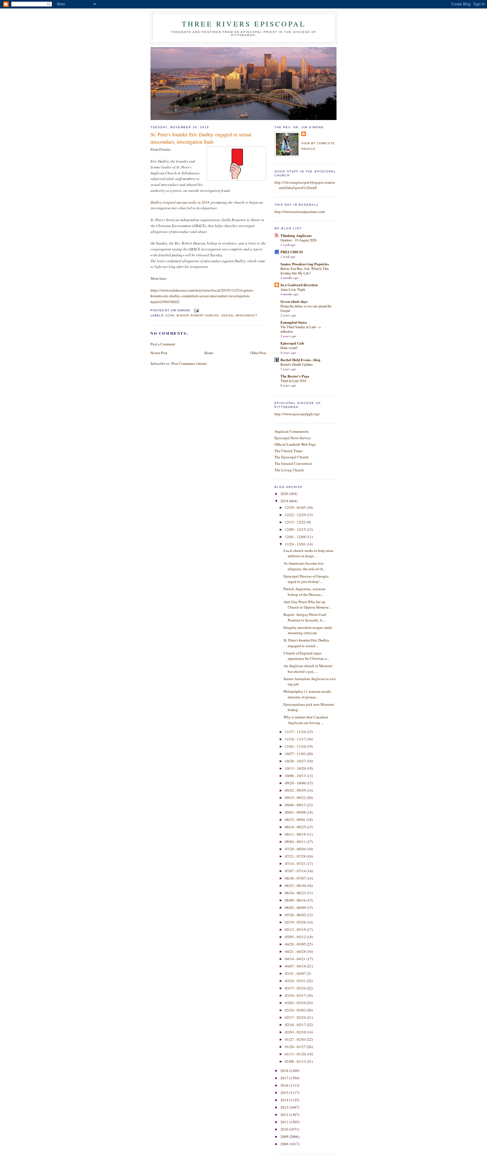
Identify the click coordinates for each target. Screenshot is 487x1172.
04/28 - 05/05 (296, 944)
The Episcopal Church (292, 457)
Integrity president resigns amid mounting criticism (308, 630)
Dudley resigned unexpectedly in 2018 (179, 202)
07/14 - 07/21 (296, 863)
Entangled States (293, 322)
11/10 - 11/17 (296, 739)
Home (208, 352)
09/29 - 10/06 (296, 782)
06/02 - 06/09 (296, 907)
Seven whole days (294, 301)
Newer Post (158, 352)
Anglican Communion (292, 431)
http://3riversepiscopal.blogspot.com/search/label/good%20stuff (305, 185)
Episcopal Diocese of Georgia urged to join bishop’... (306, 579)
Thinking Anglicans (296, 235)
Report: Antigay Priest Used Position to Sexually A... (305, 617)
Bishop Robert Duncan (198, 315)
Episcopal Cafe (292, 343)
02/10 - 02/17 (296, 1024)
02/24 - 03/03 (296, 1010)
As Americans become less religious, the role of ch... (305, 566)
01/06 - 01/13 (296, 1061)
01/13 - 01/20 (296, 1053)
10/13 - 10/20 (296, 768)
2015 (284, 1092)
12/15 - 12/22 (296, 522)
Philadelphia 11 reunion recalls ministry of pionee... (307, 694)
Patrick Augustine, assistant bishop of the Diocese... (305, 591)
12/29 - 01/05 (296, 507)
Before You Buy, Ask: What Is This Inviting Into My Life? (304, 270)
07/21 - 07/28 (296, 856)
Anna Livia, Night (292, 289)
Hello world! (289, 347)
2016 (284, 1085)
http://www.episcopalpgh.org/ (297, 413)
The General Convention (293, 463)
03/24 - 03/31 (296, 980)
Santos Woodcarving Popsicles (304, 264)
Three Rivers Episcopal (244, 23)
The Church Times (289, 450)
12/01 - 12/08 (296, 536)
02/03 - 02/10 (296, 1032)
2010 (284, 1129)
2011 (284, 1121)
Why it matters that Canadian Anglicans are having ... (306, 719)
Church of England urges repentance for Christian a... (306, 656)
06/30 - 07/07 (296, 878)
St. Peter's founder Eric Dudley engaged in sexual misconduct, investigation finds (200, 138)
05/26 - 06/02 (296, 914)
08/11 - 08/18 (296, 834)
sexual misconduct (239, 315)
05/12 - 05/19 (296, 929)
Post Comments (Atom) (189, 363)
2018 (284, 1070)
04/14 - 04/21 (296, 958)
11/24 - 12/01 (296, 544)
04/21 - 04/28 (296, 951)
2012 (284, 1114)
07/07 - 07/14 (296, 870)
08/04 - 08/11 (296, 841)
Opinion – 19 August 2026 (298, 240)
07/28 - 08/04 (296, 848)
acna (169, 315)
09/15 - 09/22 (296, 797)
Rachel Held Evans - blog (300, 359)
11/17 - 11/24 (296, 731)
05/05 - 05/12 (296, 936)
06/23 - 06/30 (296, 885)
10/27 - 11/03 (296, 753)
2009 (284, 1136)
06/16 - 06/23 (296, 892)
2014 (284, 1099)
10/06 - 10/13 (296, 775)
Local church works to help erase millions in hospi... (308, 553)
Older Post (258, 352)
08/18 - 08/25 (296, 826)
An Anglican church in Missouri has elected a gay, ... (308, 668)
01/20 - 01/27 (296, 1046)
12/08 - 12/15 (296, 529)
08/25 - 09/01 (296, 819)
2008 (284, 1143)
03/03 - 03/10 (296, 1002)
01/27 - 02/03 (296, 1039)
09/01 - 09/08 (296, 812)
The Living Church (289, 469)
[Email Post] (195, 310)
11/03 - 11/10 (296, 746)
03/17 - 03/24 (296, 988)
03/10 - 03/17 (296, 995)
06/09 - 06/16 (296, 900)
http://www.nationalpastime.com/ (300, 211)
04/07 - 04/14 (296, 966)
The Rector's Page (294, 376)
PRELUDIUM (291, 251)
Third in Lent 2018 (293, 380)
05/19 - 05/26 (296, 922)
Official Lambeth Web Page (295, 444)
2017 (284, 1077)
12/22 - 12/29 (296, 514)
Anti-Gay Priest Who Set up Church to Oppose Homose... (307, 604)
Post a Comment (162, 344)
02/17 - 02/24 (296, 1017)
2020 (284, 493)
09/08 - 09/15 (296, 804)
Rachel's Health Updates (296, 364)
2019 (284, 500)
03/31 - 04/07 (296, 973)
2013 (284, 1107)
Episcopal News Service (293, 437)
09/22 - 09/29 (296, 790)
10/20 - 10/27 (296, 760)
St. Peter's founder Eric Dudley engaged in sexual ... (306, 643)
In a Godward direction (299, 284)
